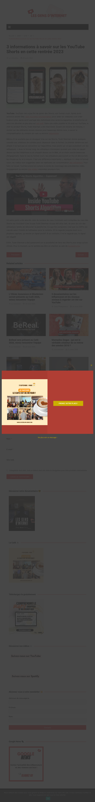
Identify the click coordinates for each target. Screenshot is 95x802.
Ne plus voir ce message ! (47, 437)
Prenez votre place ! (68, 403)
